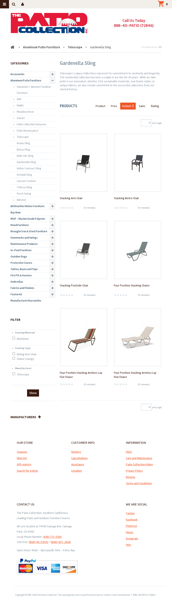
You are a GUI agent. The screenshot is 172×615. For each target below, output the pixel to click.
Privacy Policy (134, 471)
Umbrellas (16, 281)
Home (12, 47)
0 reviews (90, 207)
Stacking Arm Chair (71, 198)
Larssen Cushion (26, 181)
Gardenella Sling (26, 162)
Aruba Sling (23, 143)
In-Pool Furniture (20, 250)
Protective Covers (21, 263)
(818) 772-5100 (52, 537)
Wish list (22, 458)
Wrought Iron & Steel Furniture (28, 231)
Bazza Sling (23, 149)
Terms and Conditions (139, 483)
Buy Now (15, 212)
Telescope (75, 47)
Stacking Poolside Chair (74, 285)
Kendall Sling (24, 174)
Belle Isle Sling (25, 156)
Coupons (22, 452)
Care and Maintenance (139, 458)
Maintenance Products (24, 244)
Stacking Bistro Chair (126, 198)
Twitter (130, 513)
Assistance (77, 464)
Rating (155, 106)
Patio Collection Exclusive (31, 124)
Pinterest (131, 526)
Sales (142, 106)
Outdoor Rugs (18, 256)
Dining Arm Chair (27, 354)
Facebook (132, 519)
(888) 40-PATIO (38, 542)
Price (114, 106)
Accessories (17, 74)
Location (76, 471)
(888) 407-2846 (61, 542)
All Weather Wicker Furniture (27, 206)
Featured (16, 294)
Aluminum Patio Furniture (41, 47)
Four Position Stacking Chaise (132, 285)
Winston (21, 200)
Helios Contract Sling (29, 168)
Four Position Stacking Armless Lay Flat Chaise (81, 375)
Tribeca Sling (24, 187)
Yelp (128, 545)
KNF (19, 99)
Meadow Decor (25, 112)
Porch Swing (24, 193)
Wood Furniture (19, 225)
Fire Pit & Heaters (21, 275)
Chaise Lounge (25, 359)
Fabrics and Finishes (22, 288)
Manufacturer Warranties (25, 300)
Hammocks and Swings (24, 237)
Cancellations (79, 458)
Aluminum (23, 339)
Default (126, 106)
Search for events (27, 471)
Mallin (20, 105)
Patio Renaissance (27, 130)
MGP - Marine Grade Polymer (27, 219)
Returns (130, 477)
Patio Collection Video (139, 464)
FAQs (129, 452)
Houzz (129, 532)
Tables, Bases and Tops (24, 269)
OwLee (21, 118)
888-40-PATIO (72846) (134, 25)
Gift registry (24, 464)
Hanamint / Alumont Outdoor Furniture (34, 90)
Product (100, 106)
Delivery (76, 452)
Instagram (132, 538)
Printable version (149, 47)
